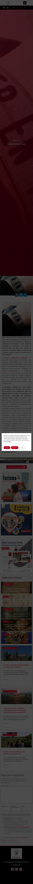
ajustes (9, 441)
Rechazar (15, 447)
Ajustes (22, 447)
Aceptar (7, 447)
